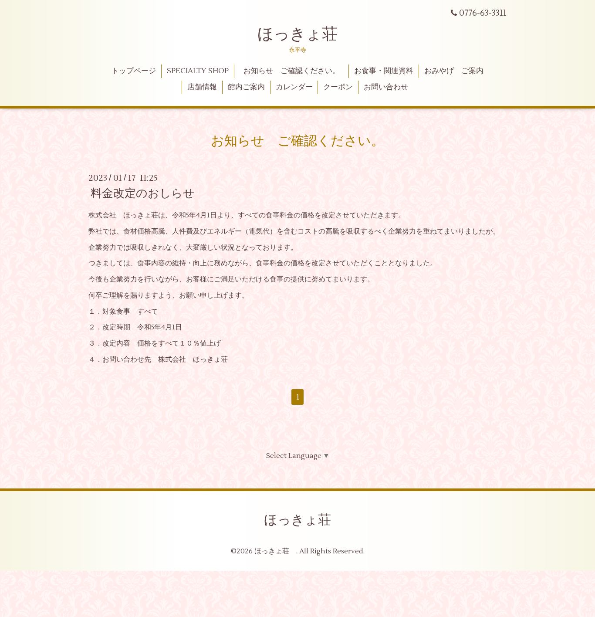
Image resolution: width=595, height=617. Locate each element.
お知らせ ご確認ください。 (295, 71)
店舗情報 (202, 87)
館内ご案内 (246, 87)
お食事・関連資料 (383, 71)
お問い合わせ (386, 87)
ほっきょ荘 (297, 34)
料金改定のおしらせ (143, 193)
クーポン (338, 87)
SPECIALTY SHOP (198, 71)
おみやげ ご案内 (453, 71)
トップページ (134, 71)
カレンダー (294, 87)
